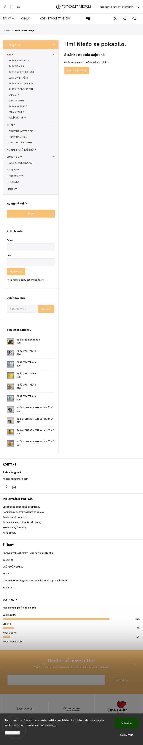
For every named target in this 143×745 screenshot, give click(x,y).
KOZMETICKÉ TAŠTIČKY (21, 150)
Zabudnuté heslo (34, 280)
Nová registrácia (16, 280)
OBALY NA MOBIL (18, 137)
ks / (31, 214)
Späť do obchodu (76, 71)
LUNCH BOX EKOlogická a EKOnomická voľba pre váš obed (35, 581)
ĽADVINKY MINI (16, 101)
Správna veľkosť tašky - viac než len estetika (28, 553)
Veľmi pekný (9, 615)
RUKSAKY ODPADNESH (21, 89)
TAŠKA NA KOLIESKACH (21, 72)
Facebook (5, 6)
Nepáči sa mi (10, 633)
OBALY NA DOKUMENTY (21, 142)
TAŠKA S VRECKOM (19, 61)
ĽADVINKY (14, 95)
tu (54, 725)
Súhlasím (126, 723)
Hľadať (46, 308)
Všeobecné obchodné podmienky (116, 7)
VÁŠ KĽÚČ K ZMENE (13, 567)
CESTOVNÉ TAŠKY (18, 78)
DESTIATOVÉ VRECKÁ (20, 163)
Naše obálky (9, 533)
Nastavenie (12, 732)
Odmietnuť (126, 735)
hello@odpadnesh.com (15, 479)
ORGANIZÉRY (16, 176)
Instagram (12, 6)
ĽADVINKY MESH (17, 112)
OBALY (11, 125)
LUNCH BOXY (15, 157)
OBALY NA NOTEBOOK (21, 131)
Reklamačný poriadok (15, 517)
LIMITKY (12, 189)
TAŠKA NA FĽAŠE (18, 106)
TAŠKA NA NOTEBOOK (21, 83)
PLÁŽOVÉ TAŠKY (17, 118)
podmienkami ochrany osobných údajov (88, 667)
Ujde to (7, 624)
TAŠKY (11, 54)
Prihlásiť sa (16, 271)
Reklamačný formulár (14, 527)
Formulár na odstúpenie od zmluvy (22, 522)
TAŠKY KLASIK (16, 66)
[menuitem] (10, 19)
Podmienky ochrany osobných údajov (23, 512)
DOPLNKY (13, 170)
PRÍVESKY (14, 182)
